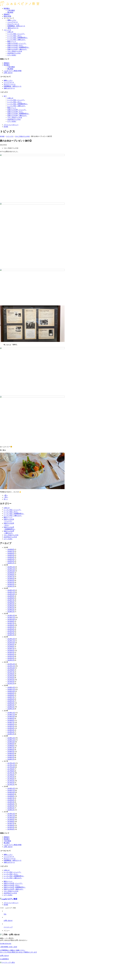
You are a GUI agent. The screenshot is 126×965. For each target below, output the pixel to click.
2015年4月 (10, 829)
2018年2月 (10, 757)
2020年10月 (11, 691)
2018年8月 (10, 745)
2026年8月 (10, 549)
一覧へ (6, 497)
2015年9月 (10, 819)
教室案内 (7, 8)
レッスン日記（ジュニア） (16, 34)
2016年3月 (10, 806)
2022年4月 (10, 654)
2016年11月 (11, 790)
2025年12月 (11, 567)
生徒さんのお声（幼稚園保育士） (18, 47)
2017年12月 (11, 763)
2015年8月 (10, 821)
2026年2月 (10, 561)
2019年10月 (11, 716)
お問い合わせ (8, 72)
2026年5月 (10, 555)
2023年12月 (11, 615)
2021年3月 (10, 679)
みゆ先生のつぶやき (14, 53)
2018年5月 (10, 751)
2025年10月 (11, 571)
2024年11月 (11, 592)
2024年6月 (10, 602)
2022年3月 (10, 656)
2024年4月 (10, 606)
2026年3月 (10, 559)
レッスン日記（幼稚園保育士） (17, 37)
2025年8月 (10, 574)
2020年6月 (10, 699)
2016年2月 (10, 808)
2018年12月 (11, 738)
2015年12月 (11, 813)
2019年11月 (11, 714)
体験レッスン (11, 20)
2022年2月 (10, 658)
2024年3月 (10, 607)
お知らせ (10, 32)
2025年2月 (10, 584)
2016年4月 (10, 804)
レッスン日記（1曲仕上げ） (16, 39)
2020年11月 (11, 689)
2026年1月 (10, 563)
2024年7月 (10, 600)
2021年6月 (10, 674)
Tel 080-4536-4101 (18, 948)
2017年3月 (10, 780)
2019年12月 (11, 712)
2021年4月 (10, 677)
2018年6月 (10, 749)
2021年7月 (10, 672)
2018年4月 (10, 753)
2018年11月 (11, 740)
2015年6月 (10, 825)
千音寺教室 (11, 10)
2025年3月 (10, 582)
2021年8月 (10, 670)
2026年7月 (10, 551)
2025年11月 (11, 569)
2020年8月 (10, 695)
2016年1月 (10, 810)
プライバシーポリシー (11, 125)
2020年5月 (10, 701)
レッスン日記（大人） (14, 35)
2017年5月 (10, 777)
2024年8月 (10, 598)
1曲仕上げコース (12, 28)
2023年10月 (11, 619)
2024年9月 (10, 596)
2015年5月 (10, 827)
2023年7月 (10, 623)
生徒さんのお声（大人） (15, 45)
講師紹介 (7, 14)
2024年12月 (11, 590)
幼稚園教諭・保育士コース (16, 26)
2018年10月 (11, 742)
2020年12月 (11, 687)
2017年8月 (10, 771)
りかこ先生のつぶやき (14, 51)
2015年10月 (11, 817)
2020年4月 (10, 703)
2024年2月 (10, 609)
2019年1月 (10, 734)
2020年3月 (10, 705)
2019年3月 (10, 730)
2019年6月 (10, 724)
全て (5, 96)
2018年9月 (10, 743)
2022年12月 (11, 639)
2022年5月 (10, 652)
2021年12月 (11, 664)
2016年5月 (10, 802)
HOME (6, 126)
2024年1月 (10, 611)
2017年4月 (10, 778)
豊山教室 (10, 12)
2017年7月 (10, 773)
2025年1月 (10, 586)
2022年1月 (10, 660)
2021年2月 (10, 681)
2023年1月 (10, 635)
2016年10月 (11, 792)
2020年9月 (10, 693)
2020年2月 (10, 707)
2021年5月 (10, 675)
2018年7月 (10, 747)
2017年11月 (11, 765)
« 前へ (6, 495)
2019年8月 (10, 720)
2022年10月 (11, 642)
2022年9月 (10, 644)
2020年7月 (10, 697)
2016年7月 (10, 798)
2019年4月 (10, 728)
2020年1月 (10, 709)
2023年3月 (10, 631)
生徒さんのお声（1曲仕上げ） (17, 49)
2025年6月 (10, 578)
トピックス (7, 30)
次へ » (6, 499)
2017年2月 (10, 782)
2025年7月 (10, 576)
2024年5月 (10, 604)
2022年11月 (11, 641)
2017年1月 (10, 784)
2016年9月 (10, 794)
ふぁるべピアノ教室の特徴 (12, 71)
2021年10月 (11, 668)
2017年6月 (10, 775)
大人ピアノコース (13, 24)
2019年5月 (10, 726)
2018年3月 (10, 755)
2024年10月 (11, 594)
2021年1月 (10, 683)
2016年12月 (11, 788)
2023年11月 (11, 617)
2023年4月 (10, 629)
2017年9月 (10, 769)
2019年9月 (10, 718)
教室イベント (11, 41)
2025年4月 (10, 580)
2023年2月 (10, 633)
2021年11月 (11, 666)
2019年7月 (10, 722)
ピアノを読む (11, 55)
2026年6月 (10, 553)
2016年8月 (10, 796)
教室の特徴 (7, 16)
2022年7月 (10, 648)
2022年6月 (10, 650)
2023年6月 (10, 625)
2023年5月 (10, 627)
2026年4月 (10, 557)
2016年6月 (10, 800)
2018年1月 (10, 759)
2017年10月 (11, 767)
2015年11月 (11, 815)
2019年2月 (10, 732)
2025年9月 (10, 573)
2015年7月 (10, 823)
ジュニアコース (12, 22)
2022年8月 (10, 646)
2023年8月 (10, 621)
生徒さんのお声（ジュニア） (17, 43)
